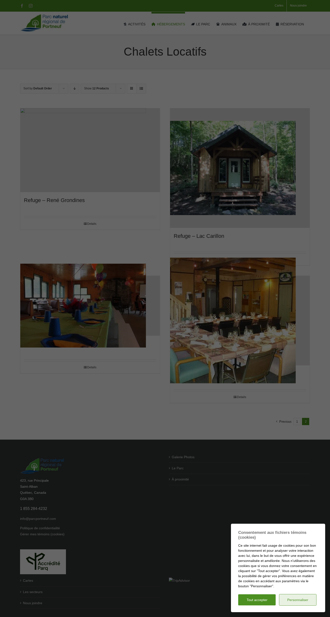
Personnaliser (297, 600)
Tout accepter (257, 600)
